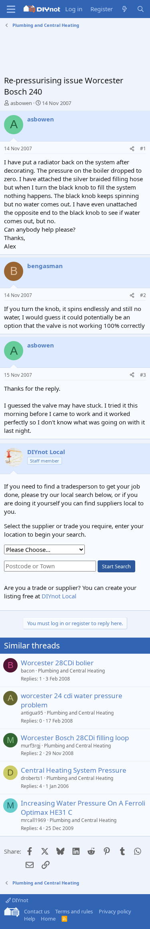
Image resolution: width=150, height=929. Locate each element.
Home (48, 918)
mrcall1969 (33, 820)
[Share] (132, 148)
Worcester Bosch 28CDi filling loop (75, 737)
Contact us (37, 911)
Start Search (116, 566)
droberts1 (32, 778)
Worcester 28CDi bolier (57, 662)
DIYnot (19, 900)
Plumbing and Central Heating (71, 670)
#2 (143, 295)
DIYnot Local (59, 596)
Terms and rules (74, 911)
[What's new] (124, 9)
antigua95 (32, 712)
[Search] (140, 9)
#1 (143, 148)
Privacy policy (115, 911)
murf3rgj (30, 745)
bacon (27, 670)
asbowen (21, 103)
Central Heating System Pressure (73, 770)
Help (29, 918)
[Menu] (11, 9)
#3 (143, 375)
